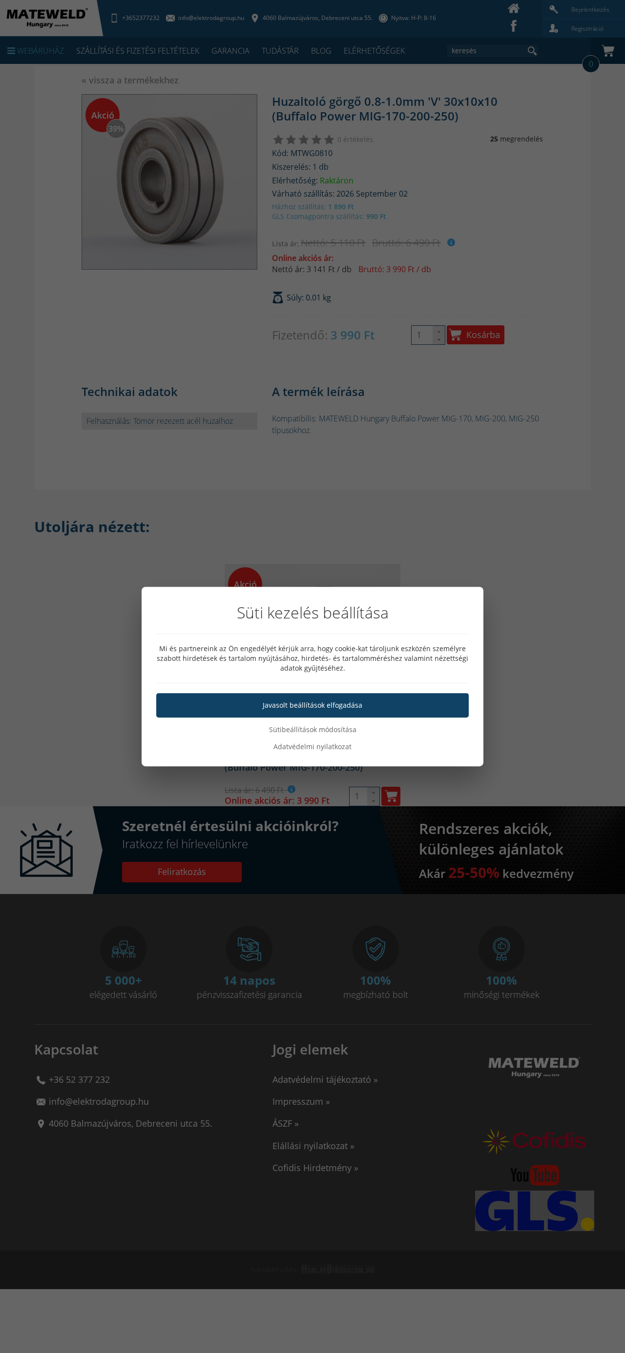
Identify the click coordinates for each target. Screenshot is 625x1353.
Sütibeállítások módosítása (312, 729)
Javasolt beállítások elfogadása (312, 705)
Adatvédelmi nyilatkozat (312, 746)
